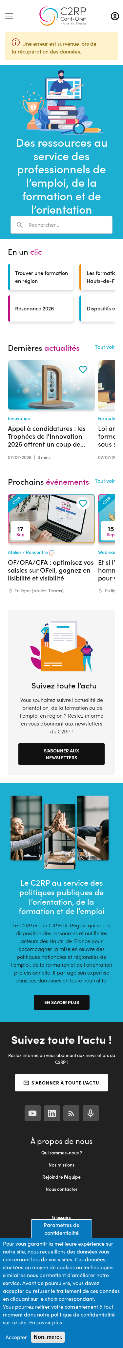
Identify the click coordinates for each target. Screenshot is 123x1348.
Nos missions (61, 1165)
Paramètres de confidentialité (61, 1228)
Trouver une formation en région (41, 276)
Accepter (16, 1337)
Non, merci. (48, 1337)
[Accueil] (62, 16)
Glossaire (62, 1217)
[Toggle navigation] (9, 16)
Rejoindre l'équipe (61, 1177)
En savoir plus (61, 1002)
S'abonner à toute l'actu (65, 1082)
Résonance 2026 (34, 308)
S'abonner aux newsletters (61, 754)
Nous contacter (62, 1189)
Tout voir (105, 346)
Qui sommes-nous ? (61, 1152)
